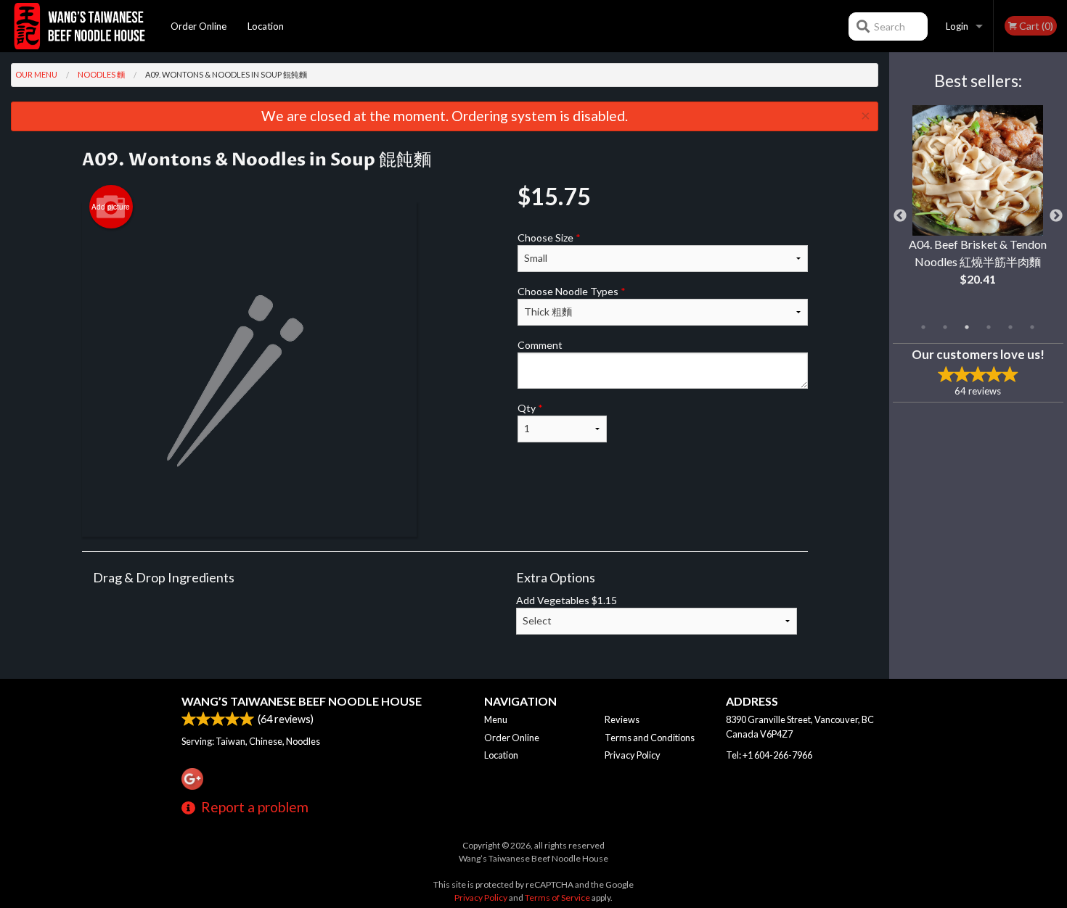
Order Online (198, 26)
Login (957, 26)
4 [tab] (988, 327)
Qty (530, 408)
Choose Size (549, 237)
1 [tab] (923, 327)
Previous (900, 216)
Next (1056, 216)
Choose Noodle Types (572, 291)
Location (266, 26)
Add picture (110, 207)
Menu (495, 719)
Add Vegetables (566, 600)
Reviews (622, 719)
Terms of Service (557, 897)
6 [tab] (1032, 327)
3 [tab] (967, 327)
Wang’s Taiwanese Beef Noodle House (301, 701)
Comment (540, 345)
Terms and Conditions (650, 737)
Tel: (769, 755)
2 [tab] (945, 327)
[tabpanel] (978, 207)
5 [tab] (1010, 327)
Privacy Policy (633, 755)
